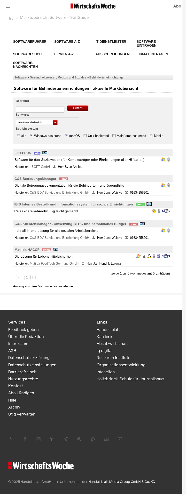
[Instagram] (38, 439)
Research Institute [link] (113, 357)
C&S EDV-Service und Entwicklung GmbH (60, 192)
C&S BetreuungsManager (35, 179)
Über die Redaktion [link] (26, 336)
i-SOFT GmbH (40, 167)
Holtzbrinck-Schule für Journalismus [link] (130, 379)
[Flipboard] (120, 439)
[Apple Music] (93, 439)
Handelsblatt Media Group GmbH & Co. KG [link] (121, 482)
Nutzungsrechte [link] (23, 379)
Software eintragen (146, 43)
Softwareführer (29, 41)
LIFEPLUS (23, 153)
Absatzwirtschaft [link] (112, 343)
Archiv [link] (14, 407)
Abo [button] (177, 6)
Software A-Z (67, 41)
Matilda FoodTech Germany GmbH (54, 263)
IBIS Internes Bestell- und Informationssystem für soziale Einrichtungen (73, 204)
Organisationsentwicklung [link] (121, 365)
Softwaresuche (28, 54)
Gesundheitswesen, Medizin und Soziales (58, 77)
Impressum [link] (18, 343)
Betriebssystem (27, 128)
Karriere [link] (104, 336)
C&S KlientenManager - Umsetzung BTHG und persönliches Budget (70, 224)
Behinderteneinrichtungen (107, 77)
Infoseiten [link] (106, 372)
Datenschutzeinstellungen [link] (32, 365)
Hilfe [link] (12, 400)
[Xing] (66, 439)
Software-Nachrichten (25, 65)
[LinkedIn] (52, 439)
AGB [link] (12, 350)
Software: (22, 114)
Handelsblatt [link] (108, 329)
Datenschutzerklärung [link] (29, 357)
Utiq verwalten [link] (21, 414)
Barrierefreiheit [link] (22, 372)
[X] (11, 439)
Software (20, 77)
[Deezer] (106, 439)
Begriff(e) (22, 101)
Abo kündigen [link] (21, 393)
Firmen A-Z (64, 54)
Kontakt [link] (15, 386)
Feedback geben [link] (23, 329)
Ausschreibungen (112, 54)
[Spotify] (79, 439)
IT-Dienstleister (110, 41)
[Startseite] (11, 17)
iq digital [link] (104, 350)
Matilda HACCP (27, 250)
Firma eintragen (152, 54)
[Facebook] (25, 439)
